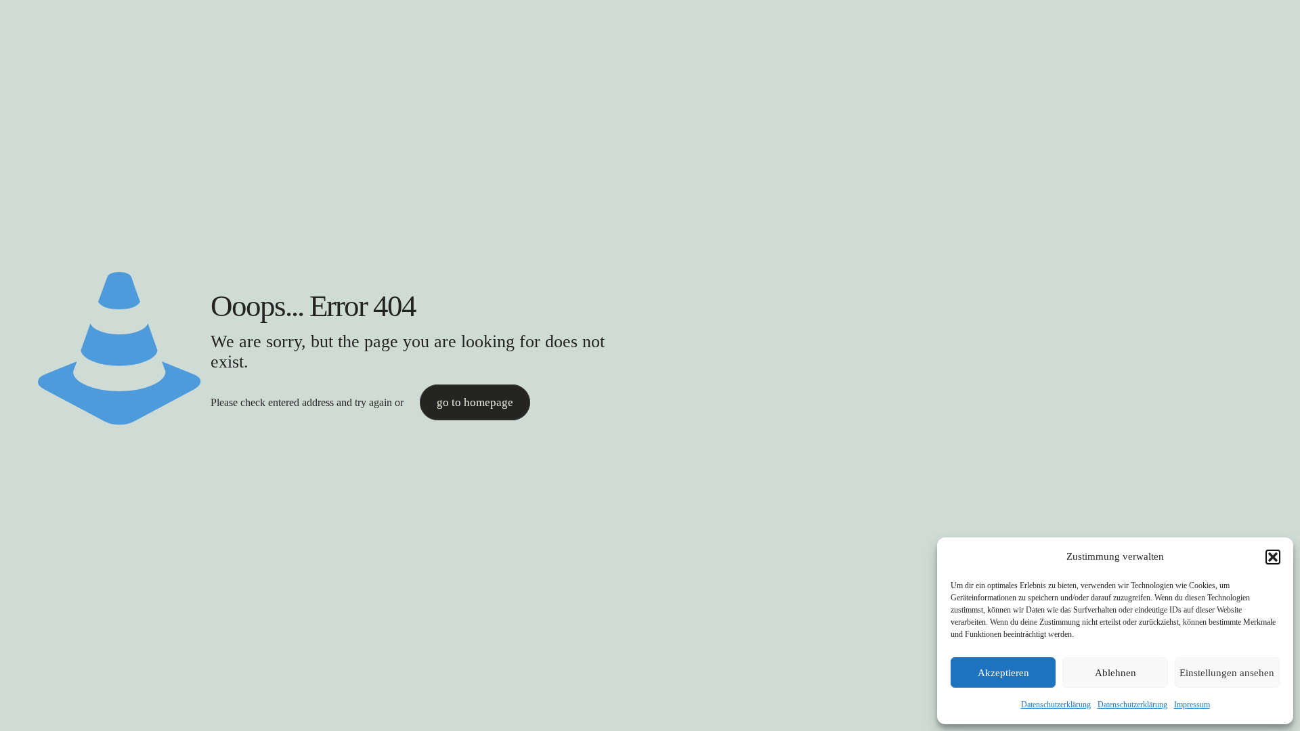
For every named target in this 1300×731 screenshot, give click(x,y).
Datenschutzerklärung (1056, 704)
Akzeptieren (1003, 672)
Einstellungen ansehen (1226, 672)
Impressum (1192, 704)
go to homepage (475, 402)
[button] (1273, 557)
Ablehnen (1115, 672)
